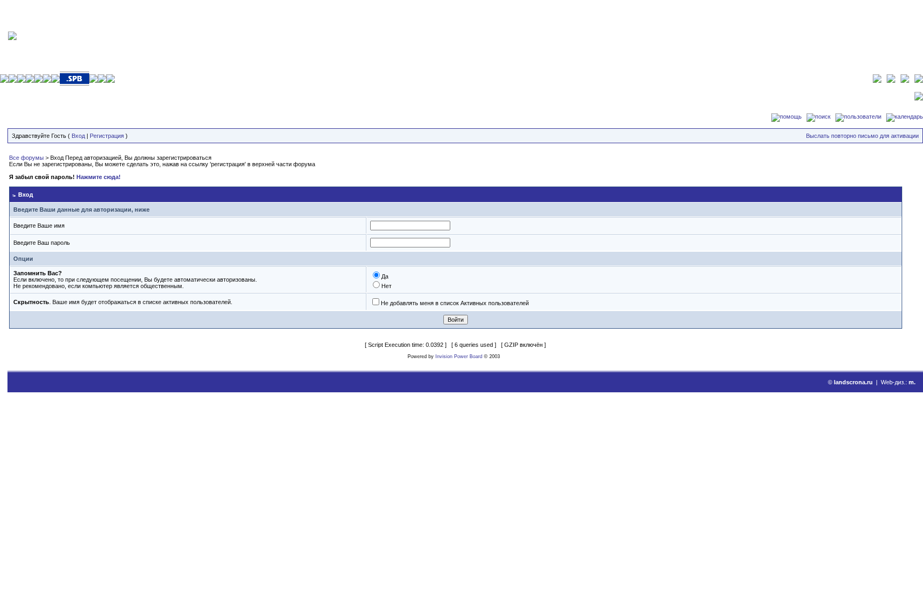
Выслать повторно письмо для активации (862, 136)
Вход (78, 136)
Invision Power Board (458, 356)
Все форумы (26, 157)
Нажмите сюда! (98, 177)
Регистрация (107, 136)
